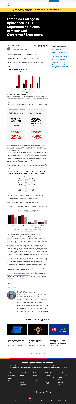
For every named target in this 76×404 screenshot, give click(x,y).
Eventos (59, 386)
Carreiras (60, 377)
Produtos (9, 378)
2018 (11, 283)
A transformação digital (12, 53)
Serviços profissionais (37, 379)
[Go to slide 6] (44, 353)
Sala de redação (61, 387)
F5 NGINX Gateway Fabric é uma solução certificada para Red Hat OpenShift (16, 340)
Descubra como (33, 367)
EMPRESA (9, 15)
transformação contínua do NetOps (22, 275)
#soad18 (22, 278)
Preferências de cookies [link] (62, 400)
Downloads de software (37, 383)
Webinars (22, 382)
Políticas (20, 400)
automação (9, 275)
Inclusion (59, 379)
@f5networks (10, 278)
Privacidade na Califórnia (34, 400)
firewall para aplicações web (41, 165)
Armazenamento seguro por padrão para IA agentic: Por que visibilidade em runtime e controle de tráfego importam (58, 341)
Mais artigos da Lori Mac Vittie (24, 315)
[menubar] (38, 1)
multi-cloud (27, 273)
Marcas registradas (13, 400)
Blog (59, 384)
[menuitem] (23, 1)
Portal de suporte (36, 377)
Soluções (9, 380)
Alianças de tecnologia (49, 377)
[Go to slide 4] (39, 353)
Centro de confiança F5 (62, 375)
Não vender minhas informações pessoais (48, 400)
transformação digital (20, 273)
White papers (22, 377)
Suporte (46, 1)
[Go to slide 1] (31, 353)
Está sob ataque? (64, 1)
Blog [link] (14, 15)
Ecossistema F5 (34, 337)
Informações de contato (62, 374)
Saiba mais (29, 10)
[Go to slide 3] (36, 353)
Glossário (22, 379)
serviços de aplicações (36, 273)
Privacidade (26, 400)
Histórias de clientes (24, 380)
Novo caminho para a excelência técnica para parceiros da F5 (35, 340)
